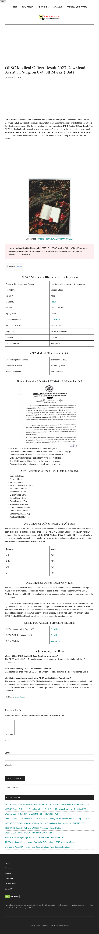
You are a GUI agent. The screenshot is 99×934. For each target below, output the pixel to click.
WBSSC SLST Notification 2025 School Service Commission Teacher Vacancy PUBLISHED (44, 823)
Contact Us (9, 889)
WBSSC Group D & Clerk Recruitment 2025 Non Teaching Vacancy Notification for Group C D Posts (48, 819)
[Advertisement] (49, 47)
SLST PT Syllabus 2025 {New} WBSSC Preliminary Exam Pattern (33, 828)
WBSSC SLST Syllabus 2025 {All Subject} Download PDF (30, 833)
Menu (3, 2)
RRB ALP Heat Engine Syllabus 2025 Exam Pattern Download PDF (34, 837)
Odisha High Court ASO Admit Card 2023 (55, 239)
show (19, 266)
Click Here (55, 320)
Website (8, 765)
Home (7, 863)
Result (53, 302)
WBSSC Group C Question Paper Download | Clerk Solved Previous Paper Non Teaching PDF (45, 809)
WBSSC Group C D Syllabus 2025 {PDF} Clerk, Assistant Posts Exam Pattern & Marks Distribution (47, 804)
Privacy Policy (10, 884)
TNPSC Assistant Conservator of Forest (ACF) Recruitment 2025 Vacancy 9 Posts (40, 842)
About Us (8, 868)
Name (8, 741)
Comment (9, 735)
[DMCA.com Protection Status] (12, 897)
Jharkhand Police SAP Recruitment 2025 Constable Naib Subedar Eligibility (37, 847)
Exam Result (20, 697)
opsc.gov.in (55, 641)
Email (8, 753)
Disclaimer (9, 878)
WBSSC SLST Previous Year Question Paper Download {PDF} (32, 814)
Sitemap (8, 873)
